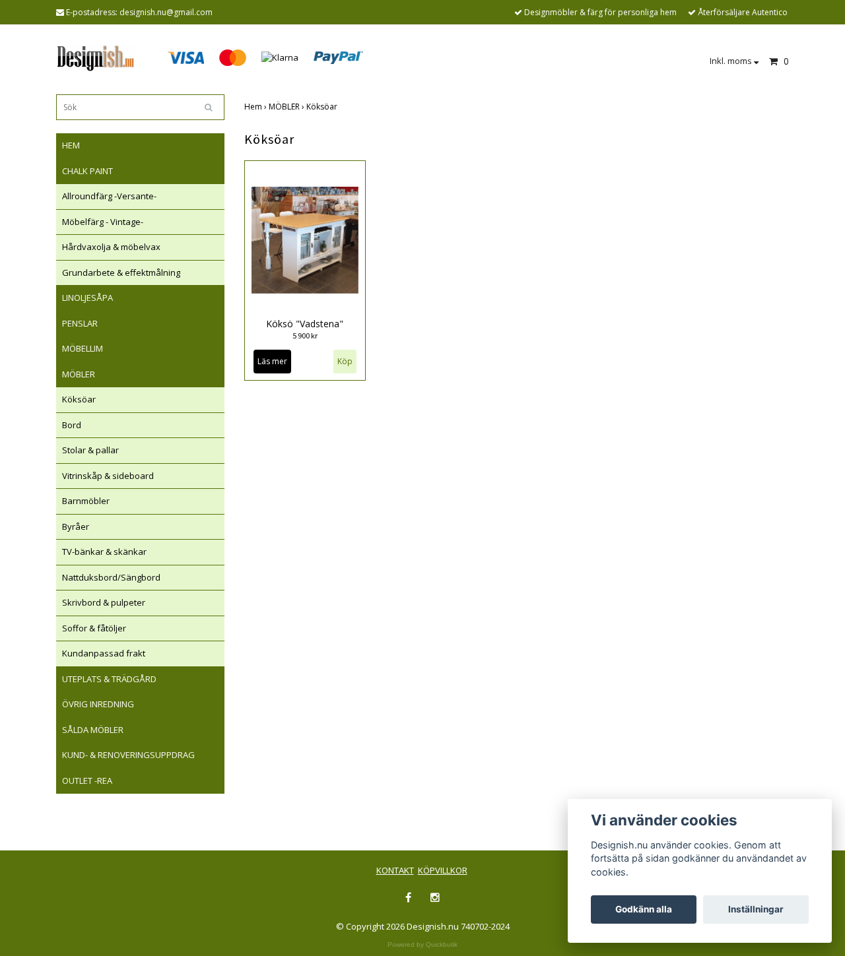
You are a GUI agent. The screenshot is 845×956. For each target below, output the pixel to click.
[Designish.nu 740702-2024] (95, 57)
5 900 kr (305, 335)
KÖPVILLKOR (442, 870)
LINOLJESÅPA (87, 297)
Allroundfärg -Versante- (109, 196)
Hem (256, 106)
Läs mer (272, 361)
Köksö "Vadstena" (304, 323)
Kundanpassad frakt (103, 653)
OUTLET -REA (87, 780)
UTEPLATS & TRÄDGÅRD (109, 679)
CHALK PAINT (87, 171)
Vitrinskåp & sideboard (108, 476)
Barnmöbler (86, 501)
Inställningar (756, 909)
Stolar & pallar (90, 450)
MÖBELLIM (82, 348)
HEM (71, 145)
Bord (71, 425)
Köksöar (79, 399)
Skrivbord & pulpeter (103, 602)
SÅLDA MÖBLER (92, 730)
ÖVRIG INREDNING (98, 704)
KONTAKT (395, 870)
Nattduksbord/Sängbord (111, 577)
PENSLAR (80, 323)
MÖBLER (78, 374)
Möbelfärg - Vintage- (102, 222)
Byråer (75, 526)
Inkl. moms (732, 61)
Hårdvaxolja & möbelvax (111, 247)
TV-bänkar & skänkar (104, 552)
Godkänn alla (643, 909)
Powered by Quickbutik (422, 944)
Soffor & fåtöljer (94, 628)
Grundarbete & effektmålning (121, 272)
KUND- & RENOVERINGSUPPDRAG (128, 755)
